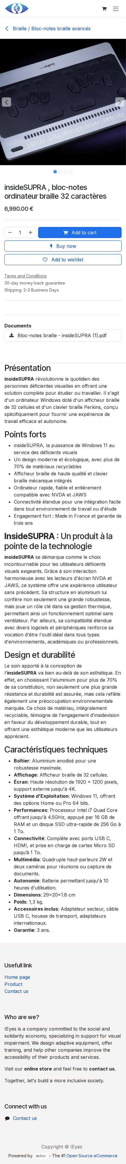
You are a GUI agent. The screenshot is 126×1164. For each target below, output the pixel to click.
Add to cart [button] (83, 232)
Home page (17, 977)
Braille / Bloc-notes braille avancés (51, 28)
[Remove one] (10, 232)
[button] (6, 102)
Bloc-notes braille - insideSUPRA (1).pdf (61, 335)
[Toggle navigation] (116, 8)
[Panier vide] (104, 8)
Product (13, 984)
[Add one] (31, 232)
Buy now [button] (65, 246)
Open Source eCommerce (92, 1155)
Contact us (16, 991)
